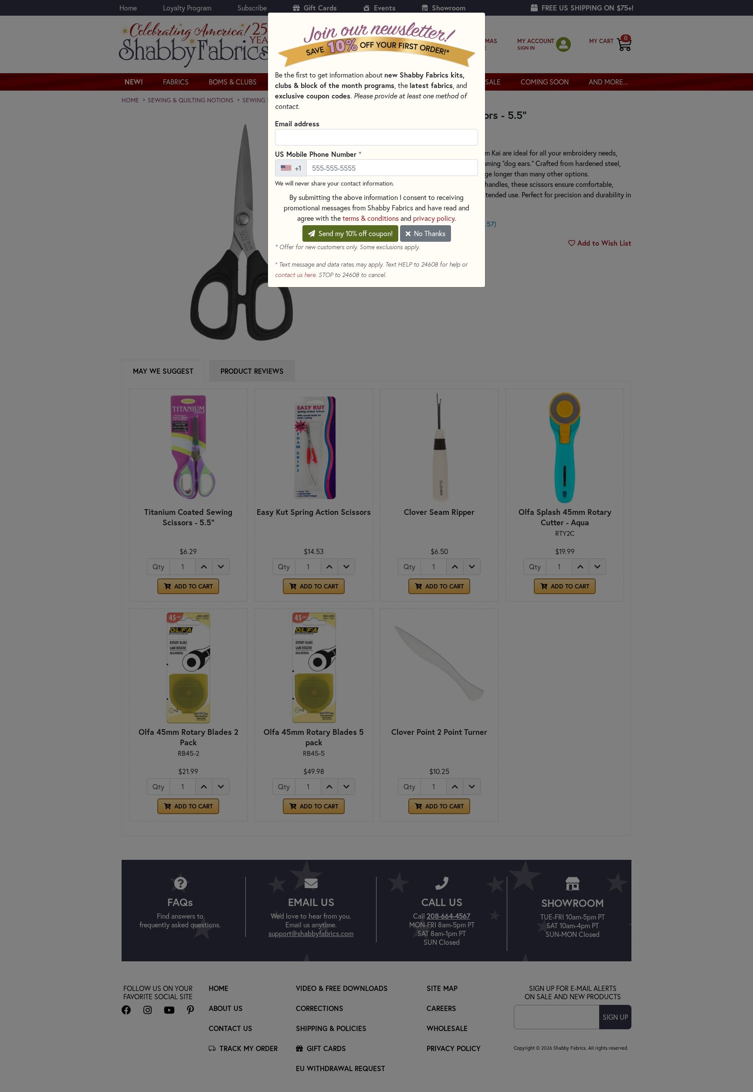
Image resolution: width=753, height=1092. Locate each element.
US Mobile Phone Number (318, 154)
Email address (297, 123)
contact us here (295, 275)
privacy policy (434, 218)
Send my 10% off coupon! (355, 233)
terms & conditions (371, 218)
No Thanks (428, 233)
